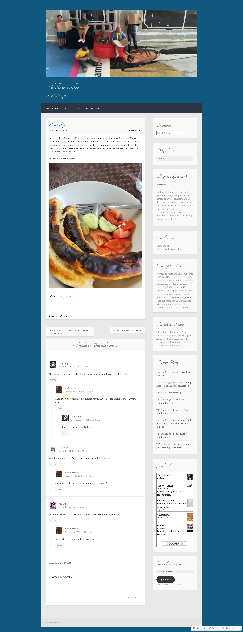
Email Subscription (169, 563)
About (78, 108)
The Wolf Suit (164, 475)
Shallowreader (62, 87)
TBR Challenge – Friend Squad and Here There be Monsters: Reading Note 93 (173, 423)
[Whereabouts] (190, 520)
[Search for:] (175, 158)
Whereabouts (164, 514)
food (65, 316)
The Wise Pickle (165, 485)
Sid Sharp (162, 478)
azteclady (63, 363)
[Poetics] (190, 531)
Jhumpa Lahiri (163, 518)
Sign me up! (165, 579)
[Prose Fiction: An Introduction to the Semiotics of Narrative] (190, 505)
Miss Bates (63, 447)
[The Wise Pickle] (190, 488)
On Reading (52, 108)
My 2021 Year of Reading (127, 330)
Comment (132, 597)
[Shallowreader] (121, 76)
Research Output (95, 108)
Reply (53, 380)
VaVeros (54, 316)
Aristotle (162, 528)
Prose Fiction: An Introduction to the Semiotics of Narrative (172, 503)
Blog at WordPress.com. (56, 622)
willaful (62, 503)
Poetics (160, 525)
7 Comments (136, 130)
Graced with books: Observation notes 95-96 (69, 332)
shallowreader (72, 388)
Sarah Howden (163, 489)
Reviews (66, 108)
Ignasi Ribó (162, 510)
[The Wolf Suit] (190, 479)
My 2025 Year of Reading (168, 392)
